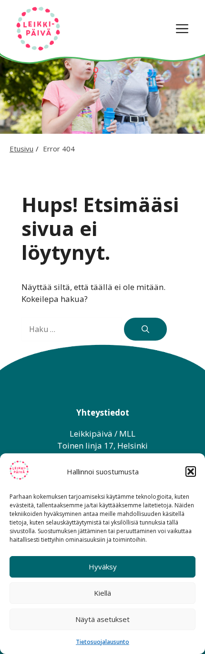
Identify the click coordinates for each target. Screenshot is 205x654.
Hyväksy (103, 566)
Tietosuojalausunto (102, 642)
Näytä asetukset (102, 619)
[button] (190, 471)
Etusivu (21, 148)
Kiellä (102, 593)
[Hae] (145, 329)
